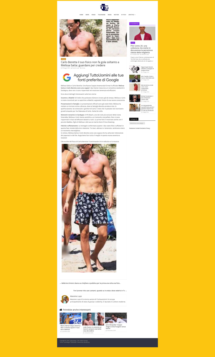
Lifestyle (131, 14)
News (87, 14)
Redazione (132, 128)
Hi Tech (123, 14)
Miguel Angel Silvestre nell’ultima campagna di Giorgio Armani (147, 68)
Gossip (63, 59)
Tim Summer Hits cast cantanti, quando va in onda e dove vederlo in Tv (100, 291)
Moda (109, 14)
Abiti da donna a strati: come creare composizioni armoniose (147, 87)
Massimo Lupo (76, 68)
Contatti (137, 128)
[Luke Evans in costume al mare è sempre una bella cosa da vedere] (93, 314)
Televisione (101, 14)
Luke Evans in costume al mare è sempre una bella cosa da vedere (92, 329)
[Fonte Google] (93, 78)
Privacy (148, 128)
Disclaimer (143, 128)
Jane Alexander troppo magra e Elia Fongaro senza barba (116, 326)
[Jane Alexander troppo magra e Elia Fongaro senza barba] (116, 314)
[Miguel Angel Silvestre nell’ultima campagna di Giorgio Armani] (134, 66)
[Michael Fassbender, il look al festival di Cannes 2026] (134, 95)
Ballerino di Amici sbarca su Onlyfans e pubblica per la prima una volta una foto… (90, 283)
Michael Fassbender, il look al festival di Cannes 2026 (147, 97)
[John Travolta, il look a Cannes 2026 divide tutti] (134, 75)
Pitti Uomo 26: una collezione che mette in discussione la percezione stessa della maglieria (142, 49)
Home (81, 14)
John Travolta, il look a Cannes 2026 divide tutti (147, 77)
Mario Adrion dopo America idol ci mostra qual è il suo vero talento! (70, 327)
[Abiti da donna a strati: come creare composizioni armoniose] (134, 84)
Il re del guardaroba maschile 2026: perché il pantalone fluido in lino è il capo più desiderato (147, 108)
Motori (116, 14)
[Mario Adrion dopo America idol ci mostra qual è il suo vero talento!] (70, 314)
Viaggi (93, 14)
